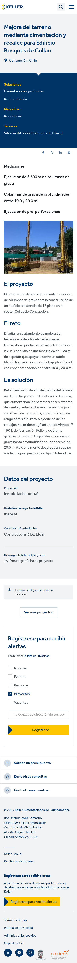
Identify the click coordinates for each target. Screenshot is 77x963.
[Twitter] (52, 152)
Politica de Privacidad (18, 928)
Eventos (20, 676)
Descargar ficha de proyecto (31, 561)
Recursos (21, 685)
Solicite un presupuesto (32, 763)
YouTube (19, 953)
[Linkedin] (60, 152)
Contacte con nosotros (32, 790)
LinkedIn (8, 953)
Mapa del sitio (13, 943)
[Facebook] (43, 152)
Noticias (20, 668)
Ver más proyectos (38, 612)
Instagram (30, 953)
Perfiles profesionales (19, 861)
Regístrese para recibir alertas (34, 901)
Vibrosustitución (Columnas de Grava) (33, 133)
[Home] (12, 7)
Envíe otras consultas (30, 776)
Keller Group (12, 854)
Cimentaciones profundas (24, 91)
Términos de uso (15, 920)
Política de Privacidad (36, 656)
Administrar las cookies (20, 936)
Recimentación (15, 99)
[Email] (69, 152)
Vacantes (21, 702)
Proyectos (22, 694)
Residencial (13, 116)
